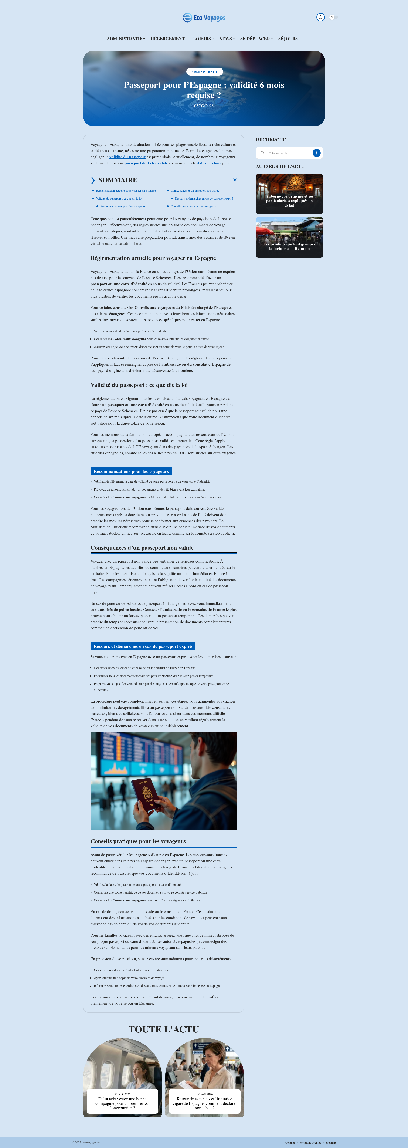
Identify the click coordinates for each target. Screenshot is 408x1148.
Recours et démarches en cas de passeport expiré (204, 198)
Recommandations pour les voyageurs (122, 206)
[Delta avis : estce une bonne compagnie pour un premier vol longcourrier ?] (122, 1077)
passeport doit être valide (146, 163)
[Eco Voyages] (204, 17)
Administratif (204, 71)
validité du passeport (127, 157)
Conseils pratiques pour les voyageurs (193, 206)
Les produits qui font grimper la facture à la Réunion (289, 246)
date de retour (209, 163)
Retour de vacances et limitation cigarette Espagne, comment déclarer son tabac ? (205, 1103)
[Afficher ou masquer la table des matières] (187, 180)
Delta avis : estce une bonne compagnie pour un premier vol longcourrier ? (122, 1103)
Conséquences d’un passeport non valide (195, 190)
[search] (320, 17)
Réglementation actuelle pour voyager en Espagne (126, 190)
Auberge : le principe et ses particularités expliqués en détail (289, 200)
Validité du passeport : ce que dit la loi (119, 198)
